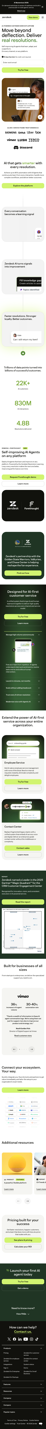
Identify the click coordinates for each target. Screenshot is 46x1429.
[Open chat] (40, 1423)
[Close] (42, 7)
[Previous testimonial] (14, 1049)
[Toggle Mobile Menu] (42, 17)
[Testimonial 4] (26, 1049)
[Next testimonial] (31, 1049)
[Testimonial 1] (19, 1049)
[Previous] (18, 1201)
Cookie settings (10, 1424)
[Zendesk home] (7, 17)
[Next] (27, 1201)
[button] (21, 634)
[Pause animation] (40, 117)
